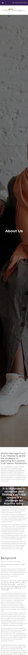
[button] (2, 2)
